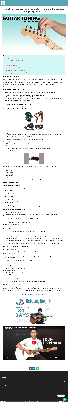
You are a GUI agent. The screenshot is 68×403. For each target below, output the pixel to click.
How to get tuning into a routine (14, 74)
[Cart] (65, 3)
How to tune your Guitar (12, 65)
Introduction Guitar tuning (12, 59)
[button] (42, 3)
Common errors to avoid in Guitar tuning (16, 72)
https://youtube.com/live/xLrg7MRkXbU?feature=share (34, 295)
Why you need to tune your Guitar (15, 60)
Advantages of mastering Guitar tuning (15, 70)
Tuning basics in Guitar (12, 64)
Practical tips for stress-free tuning (14, 69)
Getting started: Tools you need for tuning (16, 62)
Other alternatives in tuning (13, 67)
